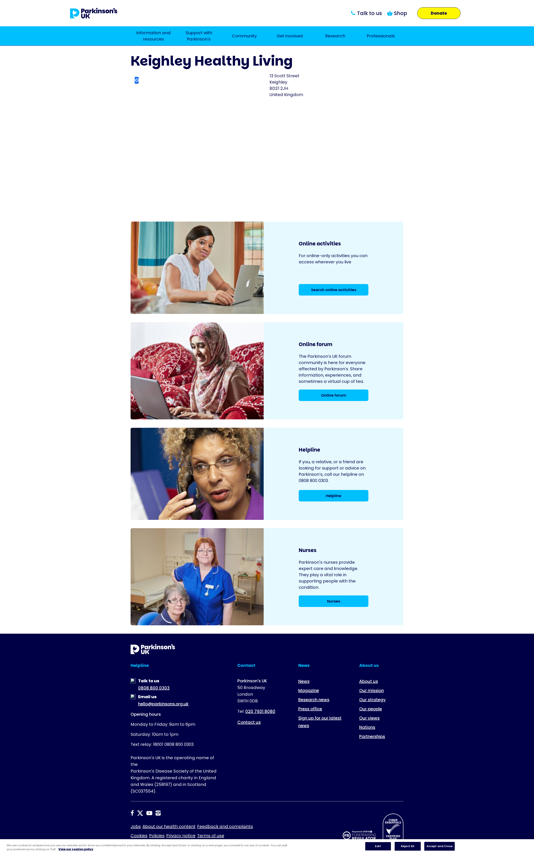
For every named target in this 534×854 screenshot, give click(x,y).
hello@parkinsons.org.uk (163, 704)
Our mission (371, 690)
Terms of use (210, 836)
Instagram (158, 813)
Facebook (132, 813)
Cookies (139, 836)
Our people (370, 709)
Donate (439, 13)
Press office (310, 709)
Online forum (333, 395)
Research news (313, 700)
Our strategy (372, 700)
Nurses (333, 601)
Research (335, 36)
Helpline (333, 495)
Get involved (290, 36)
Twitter (140, 813)
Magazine (308, 690)
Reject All (407, 846)
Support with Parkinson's (199, 36)
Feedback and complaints (225, 826)
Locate (137, 80)
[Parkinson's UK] (93, 13)
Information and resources (153, 36)
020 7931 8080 (260, 711)
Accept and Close (439, 846)
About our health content (168, 826)
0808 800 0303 (154, 688)
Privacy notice (180, 836)
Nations (367, 727)
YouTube (149, 813)
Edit (378, 846)
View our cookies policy (75, 849)
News (304, 681)
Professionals (381, 36)
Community (244, 36)
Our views (369, 718)
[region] (267, 846)
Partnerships (372, 736)
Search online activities (333, 289)
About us (368, 681)
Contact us (249, 722)
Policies (157, 836)
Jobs (136, 826)
